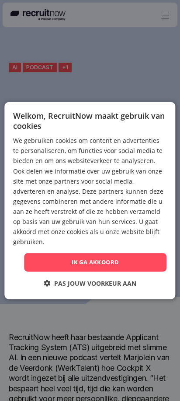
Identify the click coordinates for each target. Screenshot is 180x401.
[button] (90, 283)
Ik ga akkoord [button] (95, 262)
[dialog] (89, 200)
